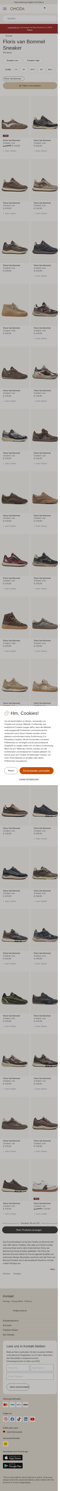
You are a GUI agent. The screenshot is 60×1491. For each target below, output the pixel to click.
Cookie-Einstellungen (29, 779)
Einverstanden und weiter (36, 770)
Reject (11, 770)
